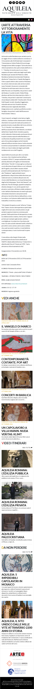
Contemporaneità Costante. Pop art (15, 360)
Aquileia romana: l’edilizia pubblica (15, 471)
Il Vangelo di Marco (16, 326)
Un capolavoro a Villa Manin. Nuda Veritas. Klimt (15, 431)
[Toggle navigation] (4, 20)
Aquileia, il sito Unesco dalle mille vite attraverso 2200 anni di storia (17, 626)
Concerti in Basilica (16, 395)
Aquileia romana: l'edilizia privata (15, 503)
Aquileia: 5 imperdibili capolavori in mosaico (12, 579)
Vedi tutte (26, 447)
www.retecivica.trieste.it (19, 284)
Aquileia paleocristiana (13, 535)
